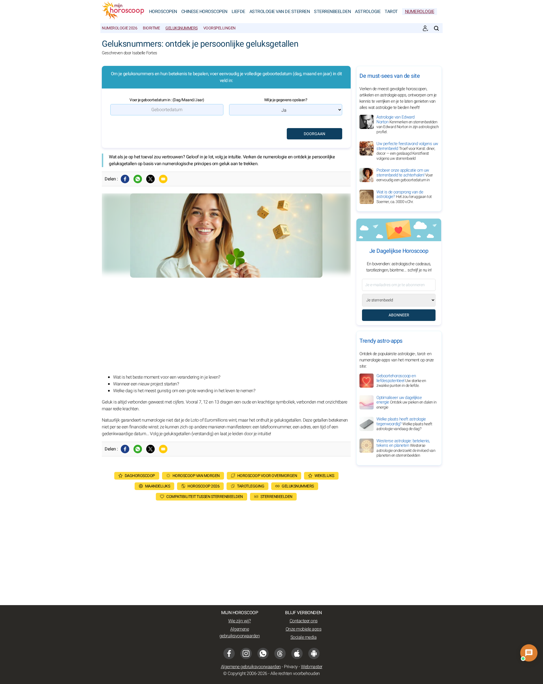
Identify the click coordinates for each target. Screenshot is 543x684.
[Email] (163, 179)
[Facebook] (125, 179)
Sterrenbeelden (332, 11)
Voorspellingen (219, 28)
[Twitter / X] (150, 179)
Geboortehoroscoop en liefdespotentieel (401, 381)
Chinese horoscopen (204, 11)
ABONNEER (399, 315)
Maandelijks (157, 486)
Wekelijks (324, 476)
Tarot (391, 11)
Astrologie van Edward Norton (407, 124)
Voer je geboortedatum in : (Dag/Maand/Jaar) (167, 100)
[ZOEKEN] (436, 28)
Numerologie (419, 11)
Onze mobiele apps (304, 629)
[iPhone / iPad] (297, 653)
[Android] (314, 653)
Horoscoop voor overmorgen (267, 476)
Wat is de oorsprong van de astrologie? (404, 197)
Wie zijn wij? (239, 621)
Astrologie (367, 11)
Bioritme (151, 28)
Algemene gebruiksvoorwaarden (239, 632)
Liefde (238, 11)
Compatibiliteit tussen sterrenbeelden (204, 497)
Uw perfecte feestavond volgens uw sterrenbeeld (407, 151)
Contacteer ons (304, 621)
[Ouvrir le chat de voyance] (529, 653)
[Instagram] (246, 653)
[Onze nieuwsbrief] (425, 28)
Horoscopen (163, 11)
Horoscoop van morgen (196, 476)
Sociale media (303, 637)
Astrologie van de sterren (279, 11)
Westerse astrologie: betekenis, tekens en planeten (405, 448)
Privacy (291, 666)
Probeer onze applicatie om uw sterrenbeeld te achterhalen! (404, 175)
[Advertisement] (226, 325)
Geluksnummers (181, 28)
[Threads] (280, 653)
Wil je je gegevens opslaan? (285, 100)
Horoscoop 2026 (203, 486)
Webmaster (311, 666)
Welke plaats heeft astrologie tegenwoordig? (404, 424)
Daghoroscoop (140, 476)
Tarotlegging (250, 486)
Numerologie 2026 (119, 28)
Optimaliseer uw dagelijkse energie (406, 402)
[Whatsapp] (137, 179)
